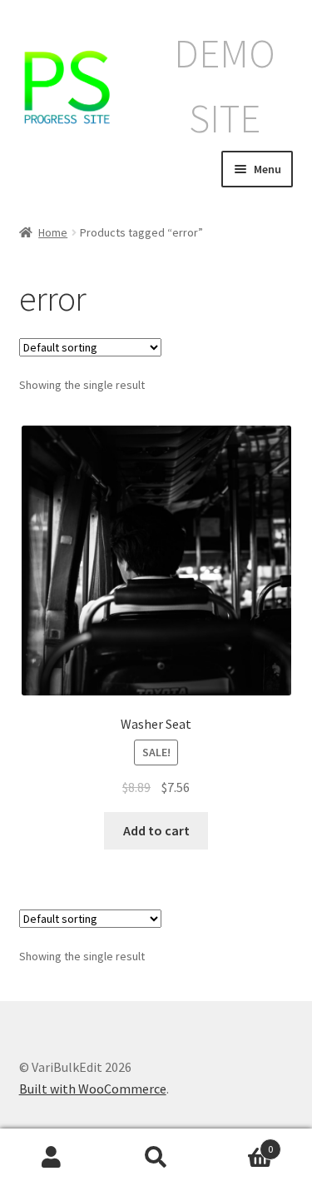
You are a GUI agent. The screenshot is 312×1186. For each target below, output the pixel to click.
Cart (240, 1143)
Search (156, 1157)
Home (52, 232)
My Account (52, 1157)
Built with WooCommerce (92, 1088)
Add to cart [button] (156, 830)
